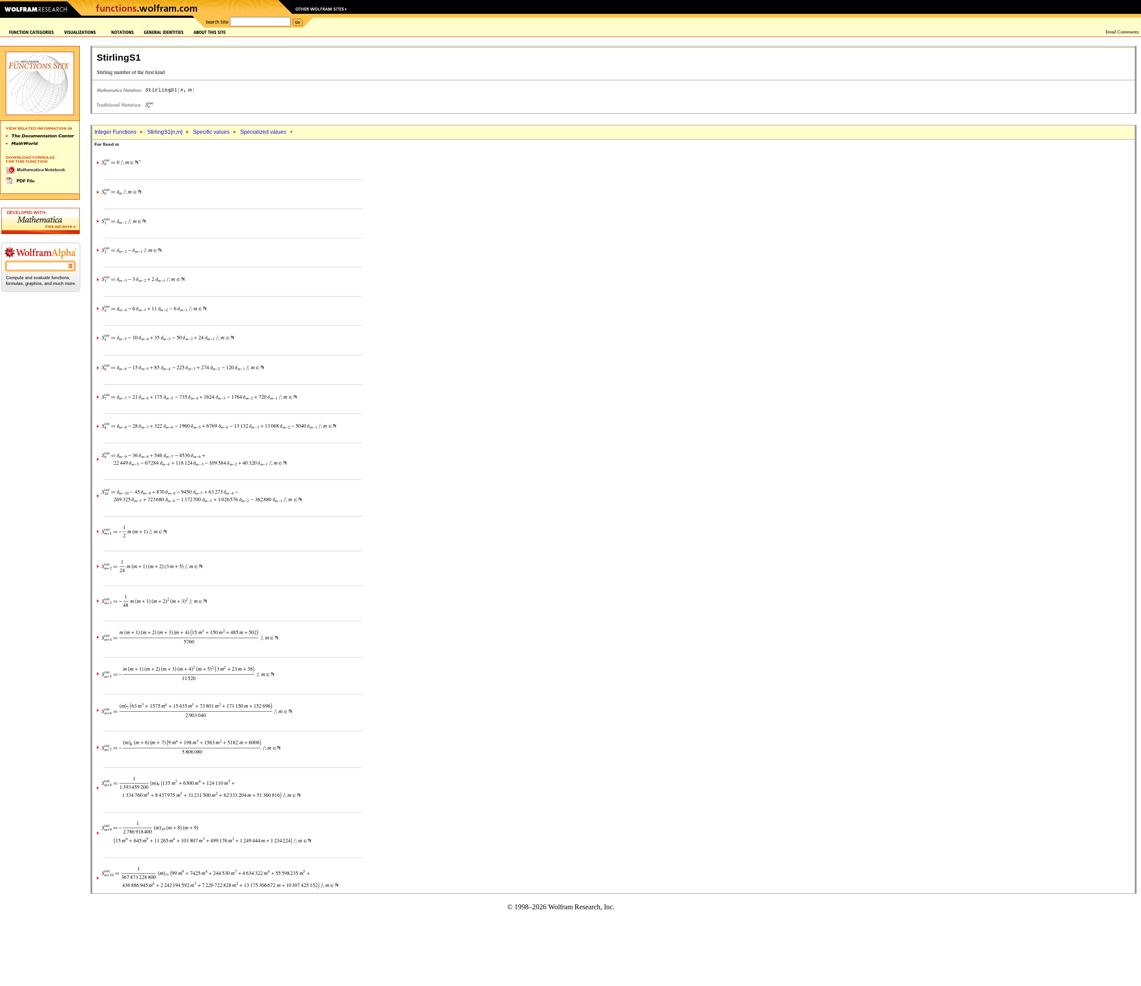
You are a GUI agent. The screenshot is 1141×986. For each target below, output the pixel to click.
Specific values (211, 132)
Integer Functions (115, 132)
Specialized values (263, 132)
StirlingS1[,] (164, 132)
